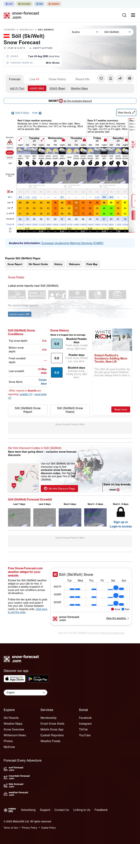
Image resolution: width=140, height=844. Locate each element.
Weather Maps (79, 88)
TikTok (83, 729)
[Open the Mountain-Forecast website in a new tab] (24, 3)
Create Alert (43, 381)
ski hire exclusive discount (77, 101)
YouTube (85, 735)
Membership (48, 718)
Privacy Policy (29, 827)
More (10, 176)
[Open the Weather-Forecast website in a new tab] (53, 3)
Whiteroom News (15, 735)
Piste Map (92, 264)
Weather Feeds (50, 741)
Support (45, 810)
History (58, 264)
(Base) (57, 88)
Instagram (85, 723)
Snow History (57, 79)
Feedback (101, 810)
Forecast (14, 79)
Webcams (74, 264)
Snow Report (14, 264)
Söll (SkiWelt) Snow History (70, 410)
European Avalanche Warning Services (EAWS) (73, 243)
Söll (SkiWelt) (46, 29)
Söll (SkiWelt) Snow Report (28, 410)
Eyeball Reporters (52, 735)
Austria (27, 29)
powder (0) (26, 394)
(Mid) (37, 88)
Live (32, 79)
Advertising (28, 810)
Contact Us (62, 810)
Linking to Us (81, 810)
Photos (8, 741)
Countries (9, 29)
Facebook (85, 718)
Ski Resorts (11, 718)
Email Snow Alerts (52, 723)
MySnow (9, 747)
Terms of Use (11, 827)
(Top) (17, 88)
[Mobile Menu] (133, 15)
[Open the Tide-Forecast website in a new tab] (39, 3)
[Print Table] (130, 78)
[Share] (120, 78)
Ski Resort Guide (38, 264)
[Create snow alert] (111, 78)
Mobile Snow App (51, 729)
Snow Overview (14, 729)
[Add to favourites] (101, 78)
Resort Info (82, 79)
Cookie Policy (48, 827)
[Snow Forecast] (20, 15)
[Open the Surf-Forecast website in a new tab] (9, 3)
